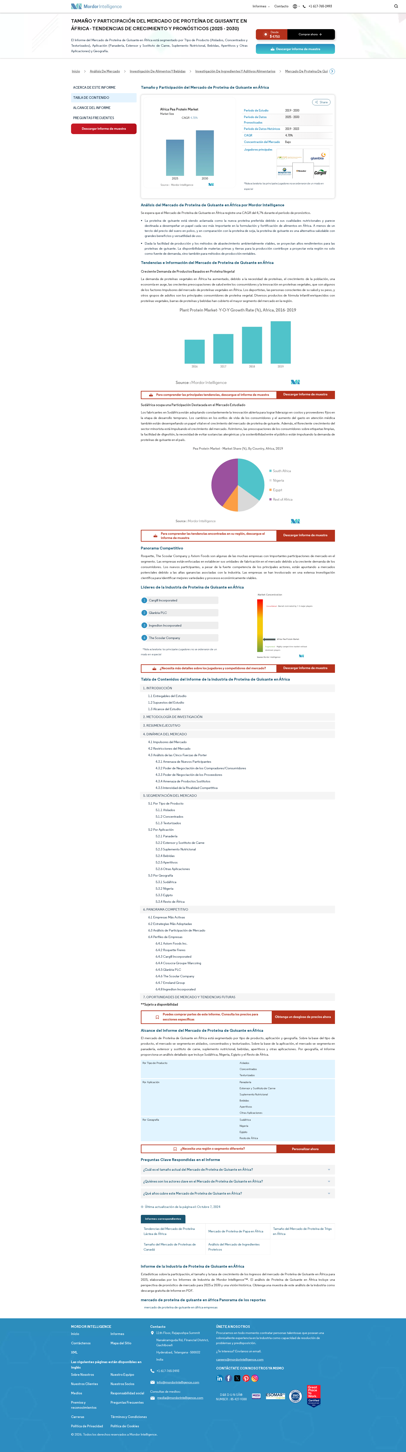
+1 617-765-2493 (320, 6)
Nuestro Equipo (122, 1375)
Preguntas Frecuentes (127, 1402)
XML (74, 1352)
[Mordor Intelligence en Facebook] (228, 1379)
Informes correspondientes (163, 1219)
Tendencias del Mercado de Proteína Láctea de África (169, 1231)
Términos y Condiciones (129, 1417)
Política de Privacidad (87, 1426)
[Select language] (295, 6)
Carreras (77, 1417)
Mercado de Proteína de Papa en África (235, 1231)
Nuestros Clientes (84, 1384)
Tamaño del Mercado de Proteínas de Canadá (170, 1246)
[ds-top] (295, 49)
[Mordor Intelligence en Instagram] (254, 1379)
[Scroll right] (332, 71)
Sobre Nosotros (82, 1375)
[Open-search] (397, 6)
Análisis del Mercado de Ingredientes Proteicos (234, 1246)
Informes (260, 6)
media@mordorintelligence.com (180, 1398)
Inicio (75, 1334)
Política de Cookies (125, 1426)
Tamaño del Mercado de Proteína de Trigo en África (302, 1231)
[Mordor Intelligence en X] (237, 1379)
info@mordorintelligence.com (178, 1382)
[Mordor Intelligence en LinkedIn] (219, 1379)
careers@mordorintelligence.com (239, 1359)
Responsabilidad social (127, 1393)
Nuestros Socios (122, 1384)
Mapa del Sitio (121, 1343)
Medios (76, 1393)
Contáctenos (81, 1343)
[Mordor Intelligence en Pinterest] (246, 1379)
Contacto (281, 6)
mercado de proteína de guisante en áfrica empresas (181, 1307)
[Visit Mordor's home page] (96, 6)
